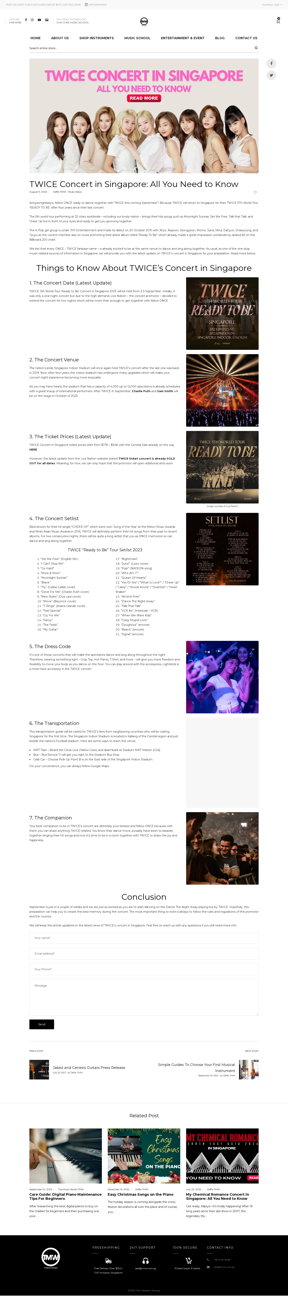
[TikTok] (47, 20)
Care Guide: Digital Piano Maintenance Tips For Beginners (65, 1196)
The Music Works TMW (69, 1189)
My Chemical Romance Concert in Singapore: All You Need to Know (217, 1196)
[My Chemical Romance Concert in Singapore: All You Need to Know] (222, 1156)
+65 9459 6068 (222, 1259)
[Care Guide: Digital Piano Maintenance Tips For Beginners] (65, 1156)
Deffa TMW (58, 191)
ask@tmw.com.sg (224, 1266)
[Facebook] (26, 20)
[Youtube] (40, 20)
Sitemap (155, 1290)
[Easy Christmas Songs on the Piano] (144, 1156)
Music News (75, 191)
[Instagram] (33, 20)
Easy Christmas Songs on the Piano (140, 1194)
